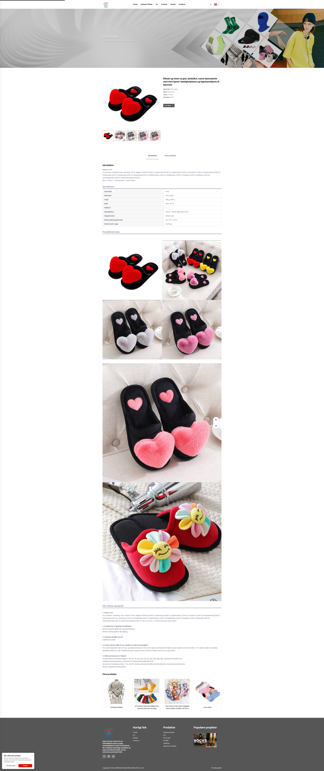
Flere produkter (170, 156)
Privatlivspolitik (216, 768)
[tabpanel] (194, 739)
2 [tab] (207, 748)
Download (164, 4)
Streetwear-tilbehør (168, 732)
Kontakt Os (182, 4)
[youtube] (108, 756)
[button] (105, 102)
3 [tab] (210, 748)
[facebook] (104, 756)
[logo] (109, 731)
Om (157, 4)
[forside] (106, 4)
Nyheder (173, 4)
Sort (164, 735)
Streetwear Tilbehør (146, 4)
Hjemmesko (131, 41)
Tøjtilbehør (166, 743)
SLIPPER (165, 740)
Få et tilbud (167, 105)
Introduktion (152, 156)
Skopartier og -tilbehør (169, 746)
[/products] (219, 740)
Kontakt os (136, 740)
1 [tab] (205, 748)
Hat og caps (166, 738)
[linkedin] (113, 756)
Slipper (125, 41)
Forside (135, 4)
